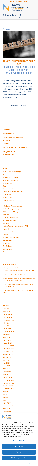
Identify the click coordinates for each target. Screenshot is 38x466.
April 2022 (6, 400)
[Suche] (27, 7)
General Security (9, 200)
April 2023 (6, 369)
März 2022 (7, 403)
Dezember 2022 (8, 380)
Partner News (23, 61)
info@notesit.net (9, 152)
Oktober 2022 (8, 386)
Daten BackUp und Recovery (13, 192)
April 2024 (6, 337)
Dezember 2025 (8, 317)
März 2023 (7, 371)
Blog (4, 186)
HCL (4, 203)
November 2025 (8, 320)
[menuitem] (27, 7)
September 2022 (8, 389)
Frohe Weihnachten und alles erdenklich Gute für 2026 (19, 284)
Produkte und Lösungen (11, 237)
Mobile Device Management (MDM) (15, 226)
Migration (6, 223)
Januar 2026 (7, 314)
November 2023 (8, 349)
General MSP (7, 197)
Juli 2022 (6, 394)
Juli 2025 (6, 323)
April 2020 (6, 409)
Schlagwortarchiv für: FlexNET (12, 15)
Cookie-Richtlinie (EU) (10, 189)
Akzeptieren (19, 446)
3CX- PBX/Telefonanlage (12, 172)
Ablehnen (19, 452)
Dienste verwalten (18, 440)
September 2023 (8, 354)
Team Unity (7, 243)
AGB (4, 174)
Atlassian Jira (7, 183)
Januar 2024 (7, 343)
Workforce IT (7, 252)
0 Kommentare (14, 106)
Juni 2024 (6, 334)
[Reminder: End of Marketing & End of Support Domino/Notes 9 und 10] (19, 44)
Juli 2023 (6, 360)
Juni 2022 (6, 397)
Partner (5, 235)
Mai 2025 (6, 326)
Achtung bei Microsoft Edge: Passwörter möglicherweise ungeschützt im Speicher (14, 269)
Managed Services (9, 220)
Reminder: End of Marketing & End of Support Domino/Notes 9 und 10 (19, 70)
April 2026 (6, 311)
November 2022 (8, 383)
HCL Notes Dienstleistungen (13, 206)
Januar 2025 (7, 329)
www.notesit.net (9, 154)
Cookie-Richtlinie (8, 463)
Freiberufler (7, 195)
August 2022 (7, 391)
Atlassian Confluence (10, 180)
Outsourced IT (8, 232)
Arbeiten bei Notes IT (10, 177)
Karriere (6, 215)
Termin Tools (7, 246)
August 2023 (7, 357)
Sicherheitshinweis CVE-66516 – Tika (14, 290)
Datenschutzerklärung (20, 463)
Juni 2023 (6, 363)
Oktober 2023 (8, 351)
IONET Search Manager (11, 212)
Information (15, 61)
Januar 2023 (7, 377)
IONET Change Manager (11, 209)
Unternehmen (7, 249)
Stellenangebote (8, 240)
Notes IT (6, 229)
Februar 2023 (7, 374)
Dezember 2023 (8, 346)
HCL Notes (6, 61)
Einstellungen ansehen (19, 458)
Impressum (31, 463)
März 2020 (7, 412)
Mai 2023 (6, 366)
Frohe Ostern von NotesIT (10, 274)
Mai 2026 (6, 309)
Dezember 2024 (8, 331)
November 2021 (8, 406)
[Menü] (32, 7)
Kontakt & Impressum (10, 217)
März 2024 (7, 340)
